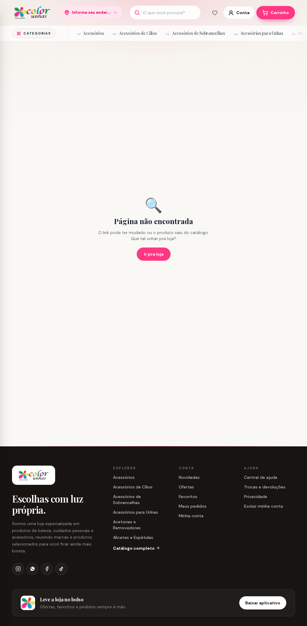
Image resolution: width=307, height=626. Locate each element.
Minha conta (191, 515)
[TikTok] (61, 569)
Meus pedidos (193, 506)
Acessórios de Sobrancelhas (127, 499)
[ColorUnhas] (32, 12)
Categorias (37, 33)
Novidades (189, 477)
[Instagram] (18, 569)
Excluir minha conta (263, 506)
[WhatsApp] (32, 569)
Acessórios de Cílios (133, 487)
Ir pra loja (153, 254)
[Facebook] (47, 569)
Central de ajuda (260, 477)
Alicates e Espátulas (133, 537)
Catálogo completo (134, 548)
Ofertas (186, 487)
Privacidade (255, 496)
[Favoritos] (214, 12)
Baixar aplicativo (262, 603)
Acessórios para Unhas (135, 512)
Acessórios (124, 477)
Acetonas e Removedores (127, 524)
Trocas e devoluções (264, 487)
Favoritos (188, 496)
